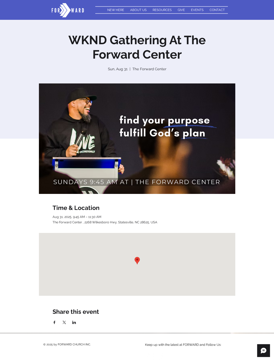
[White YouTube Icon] (164, 356)
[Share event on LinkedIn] (74, 322)
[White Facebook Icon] (148, 356)
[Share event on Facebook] (54, 322)
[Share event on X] (64, 322)
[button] (162, 10)
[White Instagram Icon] (156, 356)
